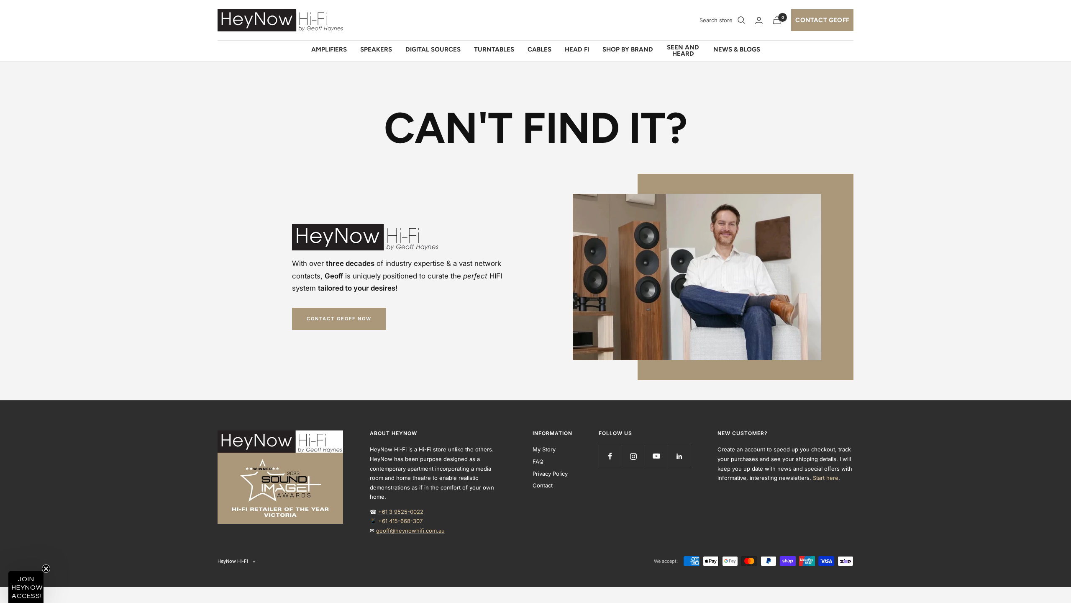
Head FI (577, 49)
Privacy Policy (550, 473)
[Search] (741, 20)
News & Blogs (736, 49)
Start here (825, 477)
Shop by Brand (627, 49)
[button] (26, 587)
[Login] (759, 20)
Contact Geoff (822, 20)
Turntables (494, 49)
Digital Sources (433, 49)
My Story (544, 449)
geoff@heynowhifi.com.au (410, 530)
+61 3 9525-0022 (400, 511)
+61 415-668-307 (400, 521)
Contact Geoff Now (339, 319)
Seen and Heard (683, 50)
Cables (539, 49)
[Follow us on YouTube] (656, 456)
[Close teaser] (46, 568)
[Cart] (777, 20)
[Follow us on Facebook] (610, 456)
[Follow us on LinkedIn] (679, 456)
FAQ (538, 461)
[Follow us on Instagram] (633, 456)
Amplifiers (329, 49)
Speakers (376, 49)
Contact (543, 485)
